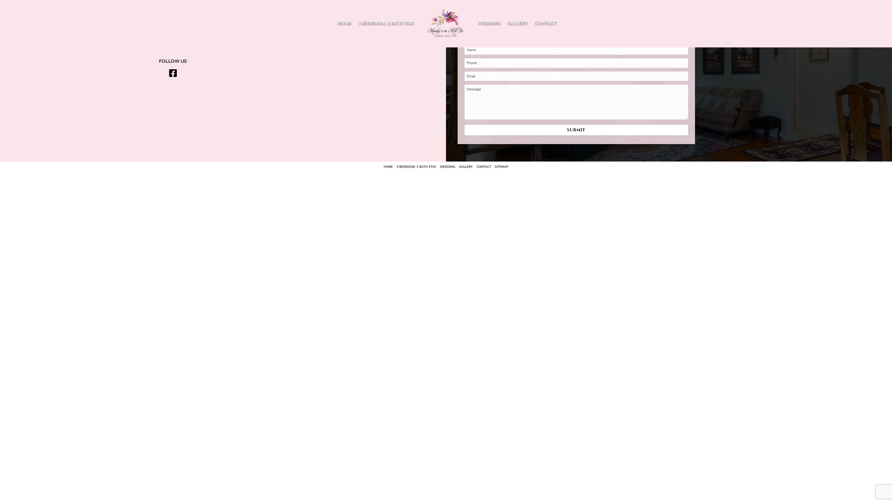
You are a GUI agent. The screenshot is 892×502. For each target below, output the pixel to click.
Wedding (489, 23)
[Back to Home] (446, 23)
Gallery (517, 23)
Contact (546, 23)
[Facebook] (173, 73)
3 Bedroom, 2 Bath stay (386, 23)
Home (344, 23)
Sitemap (501, 167)
